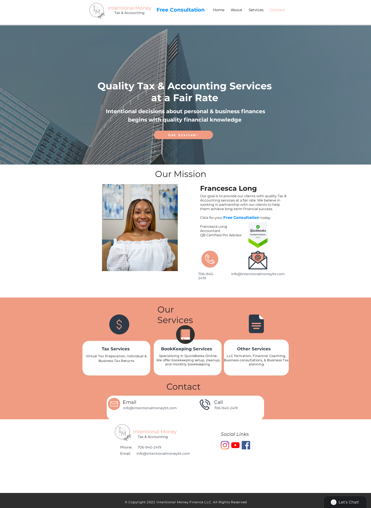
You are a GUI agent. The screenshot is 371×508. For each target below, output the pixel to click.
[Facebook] (246, 445)
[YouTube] (235, 445)
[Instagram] (225, 445)
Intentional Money (155, 432)
